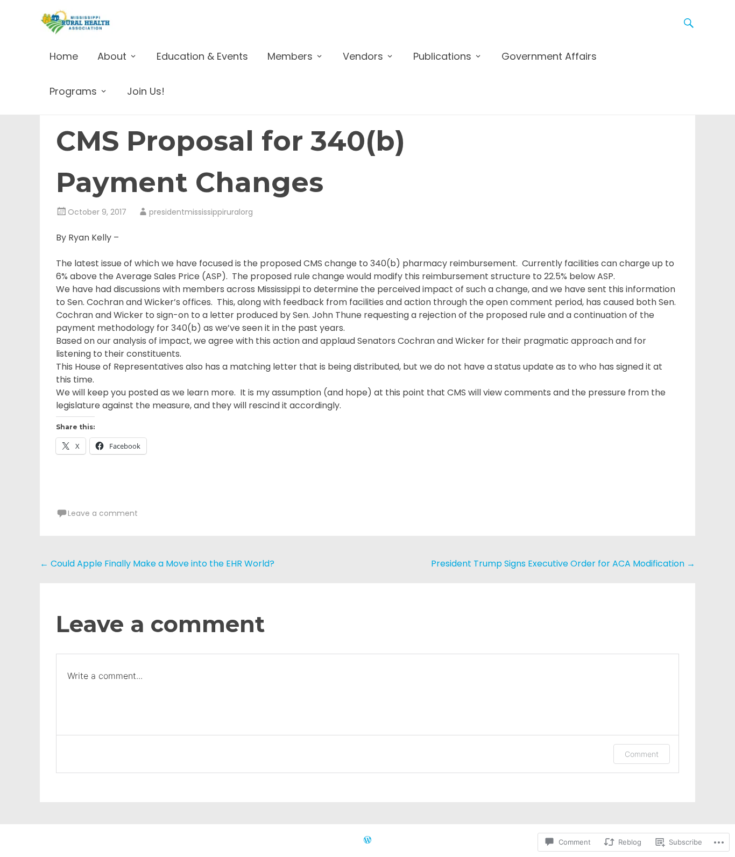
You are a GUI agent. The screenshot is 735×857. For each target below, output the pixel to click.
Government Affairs (549, 56)
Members (290, 56)
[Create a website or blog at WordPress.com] (367, 840)
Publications (442, 56)
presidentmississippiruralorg (201, 212)
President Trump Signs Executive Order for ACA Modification (563, 563)
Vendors (363, 56)
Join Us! (146, 91)
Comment (642, 754)
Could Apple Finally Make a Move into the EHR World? (157, 563)
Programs (73, 91)
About (111, 56)
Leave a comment (103, 513)
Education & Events (202, 56)
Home (64, 56)
